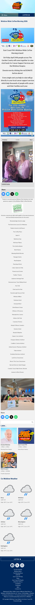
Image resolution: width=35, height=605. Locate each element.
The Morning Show (18, 573)
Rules (18, 578)
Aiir (20, 601)
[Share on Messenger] (8, 194)
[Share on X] (12, 194)
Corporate (18, 585)
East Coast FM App (18, 576)
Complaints (18, 583)
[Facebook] (12, 565)
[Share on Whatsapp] (16, 194)
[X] (17, 565)
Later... (3, 426)
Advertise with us (17, 582)
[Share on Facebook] (3, 194)
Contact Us (18, 589)
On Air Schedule (18, 569)
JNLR (18, 587)
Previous (4, 139)
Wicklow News (18, 571)
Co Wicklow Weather (9, 479)
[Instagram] (22, 565)
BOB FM (18, 574)
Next (30, 139)
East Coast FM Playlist (18, 580)
